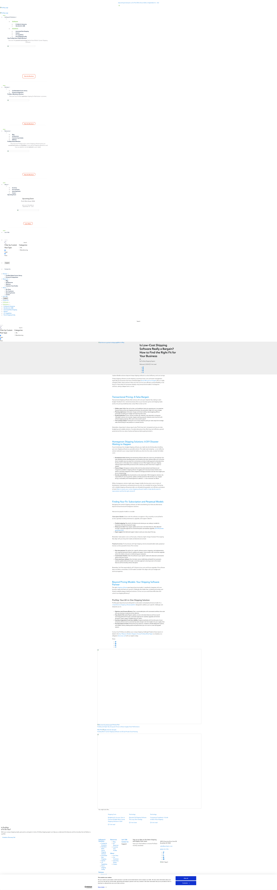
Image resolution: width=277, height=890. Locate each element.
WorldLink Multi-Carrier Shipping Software (103, 850)
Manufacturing (24, 250)
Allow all (186, 878)
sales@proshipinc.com (166, 846)
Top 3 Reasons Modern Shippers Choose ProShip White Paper (136, 634)
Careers (115, 864)
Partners (101, 872)
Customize (185, 883)
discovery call (122, 636)
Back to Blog (121, 342)
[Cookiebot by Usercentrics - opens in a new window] (88, 887)
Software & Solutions (101, 840)
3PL (21, 247)
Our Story (115, 855)
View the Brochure (29, 76)
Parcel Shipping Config (103, 867)
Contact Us (125, 842)
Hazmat (103, 860)
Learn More (28, 224)
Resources (113, 840)
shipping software (122, 587)
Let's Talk (124, 840)
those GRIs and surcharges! (148, 380)
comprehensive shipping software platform (124, 605)
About (112, 853)
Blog (114, 842)
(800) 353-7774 (164, 849)
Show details (101, 887)
